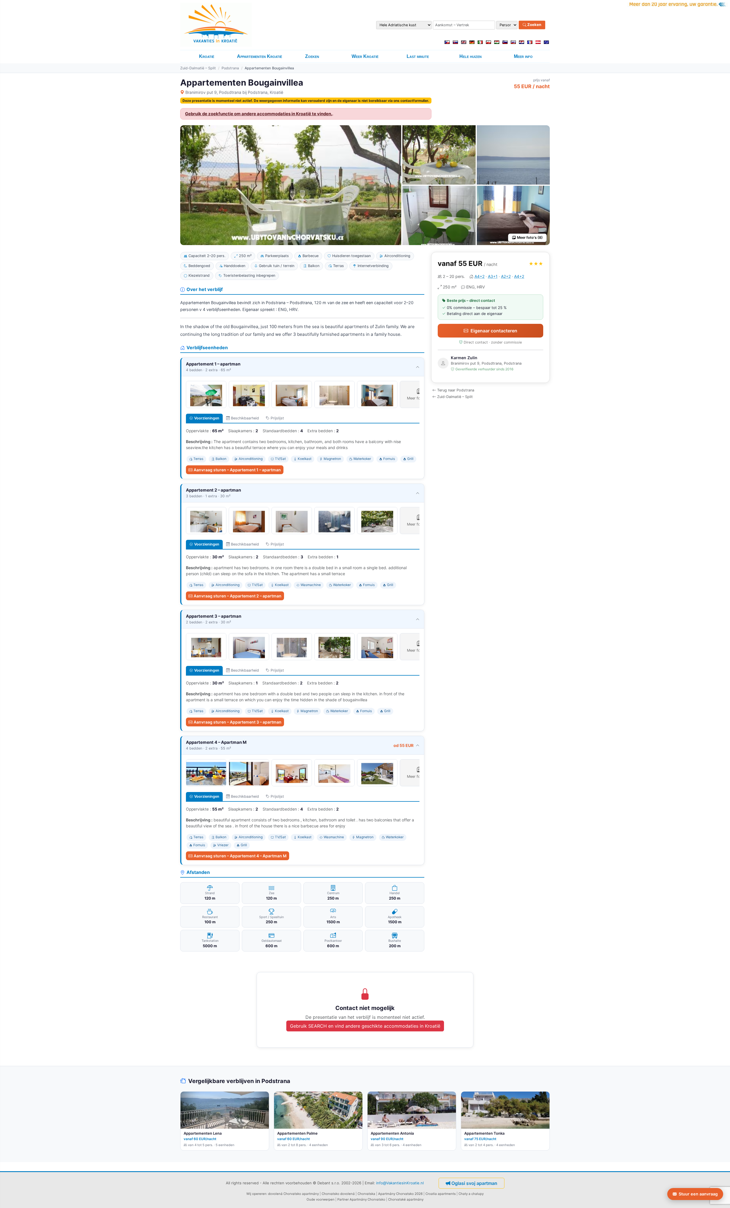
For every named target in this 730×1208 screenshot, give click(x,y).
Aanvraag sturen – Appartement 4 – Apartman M (240, 855)
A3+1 (493, 276)
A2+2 (506, 276)
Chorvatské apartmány (405, 1199)
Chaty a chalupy (471, 1194)
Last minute (418, 56)
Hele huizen (470, 56)
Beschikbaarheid (245, 418)
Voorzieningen (206, 418)
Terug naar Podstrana (455, 390)
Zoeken (533, 25)
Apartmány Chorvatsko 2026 (400, 1194)
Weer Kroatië (365, 56)
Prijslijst (277, 418)
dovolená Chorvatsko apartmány (293, 1194)
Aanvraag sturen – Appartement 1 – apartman (237, 469)
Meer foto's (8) (530, 237)
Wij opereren (256, 1194)
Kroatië (206, 56)
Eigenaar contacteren (494, 331)
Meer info (523, 56)
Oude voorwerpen (320, 1199)
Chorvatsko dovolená (338, 1194)
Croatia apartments (440, 1194)
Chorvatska (366, 1194)
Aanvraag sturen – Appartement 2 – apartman (237, 595)
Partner (343, 1199)
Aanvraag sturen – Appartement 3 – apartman (237, 722)
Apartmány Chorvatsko (367, 1199)
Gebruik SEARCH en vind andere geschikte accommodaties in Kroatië (365, 1026)
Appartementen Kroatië (259, 56)
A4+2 (479, 276)
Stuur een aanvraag (698, 1193)
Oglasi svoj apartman (474, 1183)
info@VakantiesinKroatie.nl (400, 1182)
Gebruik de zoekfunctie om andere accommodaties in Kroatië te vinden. (258, 113)
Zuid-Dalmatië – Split (198, 68)
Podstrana (230, 68)
